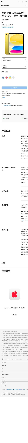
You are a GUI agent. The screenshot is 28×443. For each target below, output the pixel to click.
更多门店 (23, 389)
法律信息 (18, 394)
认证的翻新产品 (5, 5)
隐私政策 (3, 394)
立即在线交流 (7, 105)
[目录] (26, 2)
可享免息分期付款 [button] (8, 27)
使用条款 (8, 394)
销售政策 (13, 394)
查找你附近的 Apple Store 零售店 (14, 389)
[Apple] (2, 359)
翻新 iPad (7, 359)
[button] (19, 2)
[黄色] (10, 77)
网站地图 (23, 394)
